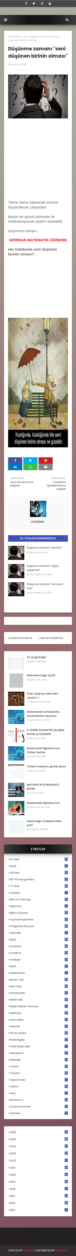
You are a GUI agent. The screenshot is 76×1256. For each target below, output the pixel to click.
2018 (38, 1189)
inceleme (39, 953)
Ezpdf (38, 866)
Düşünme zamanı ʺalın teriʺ (44, 548)
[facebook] (26, 3)
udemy (38, 1086)
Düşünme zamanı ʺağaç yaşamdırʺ (43, 568)
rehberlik (39, 1059)
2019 (39, 1182)
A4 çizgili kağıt (36, 657)
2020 (38, 1175)
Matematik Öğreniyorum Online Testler (43, 750)
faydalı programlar (39, 919)
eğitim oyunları (38, 913)
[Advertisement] (38, 158)
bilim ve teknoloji (38, 899)
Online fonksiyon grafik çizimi (46, 766)
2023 (39, 1154)
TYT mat (39, 886)
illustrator (39, 946)
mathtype (38, 1013)
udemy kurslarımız (51, 638)
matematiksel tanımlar (38, 1006)
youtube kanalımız (20, 638)
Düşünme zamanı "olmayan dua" (45, 586)
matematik (38, 1000)
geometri (38, 933)
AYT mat (39, 859)
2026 (38, 1132)
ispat (38, 966)
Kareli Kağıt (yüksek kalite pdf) (44, 823)
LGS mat (39, 872)
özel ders (38, 1113)
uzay (38, 1093)
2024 (39, 1146)
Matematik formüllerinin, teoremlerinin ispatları (43, 714)
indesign (39, 959)
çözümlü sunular (39, 1106)
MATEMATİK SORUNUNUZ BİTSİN (43, 787)
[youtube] (50, 3)
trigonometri (38, 1080)
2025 (39, 1139)
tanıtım (39, 1066)
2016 (39, 1203)
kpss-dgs (39, 986)
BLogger (28, 1250)
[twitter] (34, 3)
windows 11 (39, 1100)
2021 (39, 1168)
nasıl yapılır (39, 1019)
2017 (39, 1196)
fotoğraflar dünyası (39, 926)
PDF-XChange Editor (38, 879)
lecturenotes (38, 993)
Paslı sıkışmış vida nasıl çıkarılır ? (42, 696)
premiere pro (38, 1053)
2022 (38, 1160)
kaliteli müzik (38, 973)
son (26, 36)
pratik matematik (38, 1046)
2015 (38, 1210)
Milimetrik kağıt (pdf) (41, 675)
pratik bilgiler (38, 1039)
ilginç (39, 939)
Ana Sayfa (14, 36)
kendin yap (39, 979)
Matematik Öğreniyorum (43, 803)
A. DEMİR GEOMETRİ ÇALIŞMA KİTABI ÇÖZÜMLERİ (45, 732)
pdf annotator (39, 1033)
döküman (38, 906)
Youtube (38, 892)
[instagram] (42, 3)
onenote (38, 1026)
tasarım (39, 1073)
